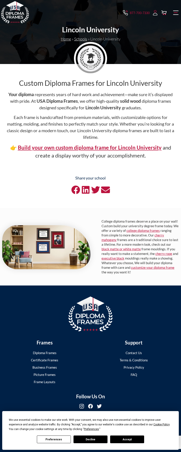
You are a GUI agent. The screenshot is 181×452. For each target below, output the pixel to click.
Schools (80, 39)
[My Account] (155, 12)
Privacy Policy (134, 367)
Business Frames (44, 367)
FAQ (134, 375)
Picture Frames (45, 375)
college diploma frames (143, 230)
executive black (113, 258)
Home (66, 39)
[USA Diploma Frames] (90, 313)
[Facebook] (90, 406)
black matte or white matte (121, 249)
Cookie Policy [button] (161, 424)
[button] (176, 13)
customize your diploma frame (152, 267)
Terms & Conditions (134, 360)
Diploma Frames (45, 353)
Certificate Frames (44, 360)
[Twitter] (99, 406)
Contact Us (134, 353)
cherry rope (163, 254)
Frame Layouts (44, 382)
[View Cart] (164, 12)
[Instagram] (81, 406)
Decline (90, 439)
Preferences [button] (91, 429)
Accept (127, 439)
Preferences (53, 439)
